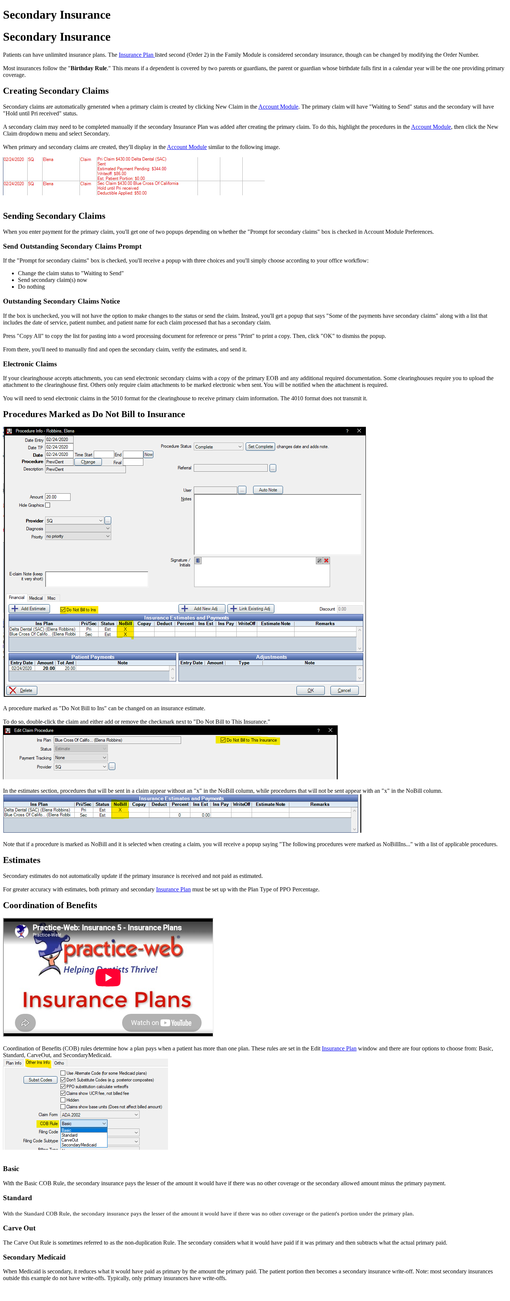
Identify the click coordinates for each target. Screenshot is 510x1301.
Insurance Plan (137, 55)
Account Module (278, 106)
